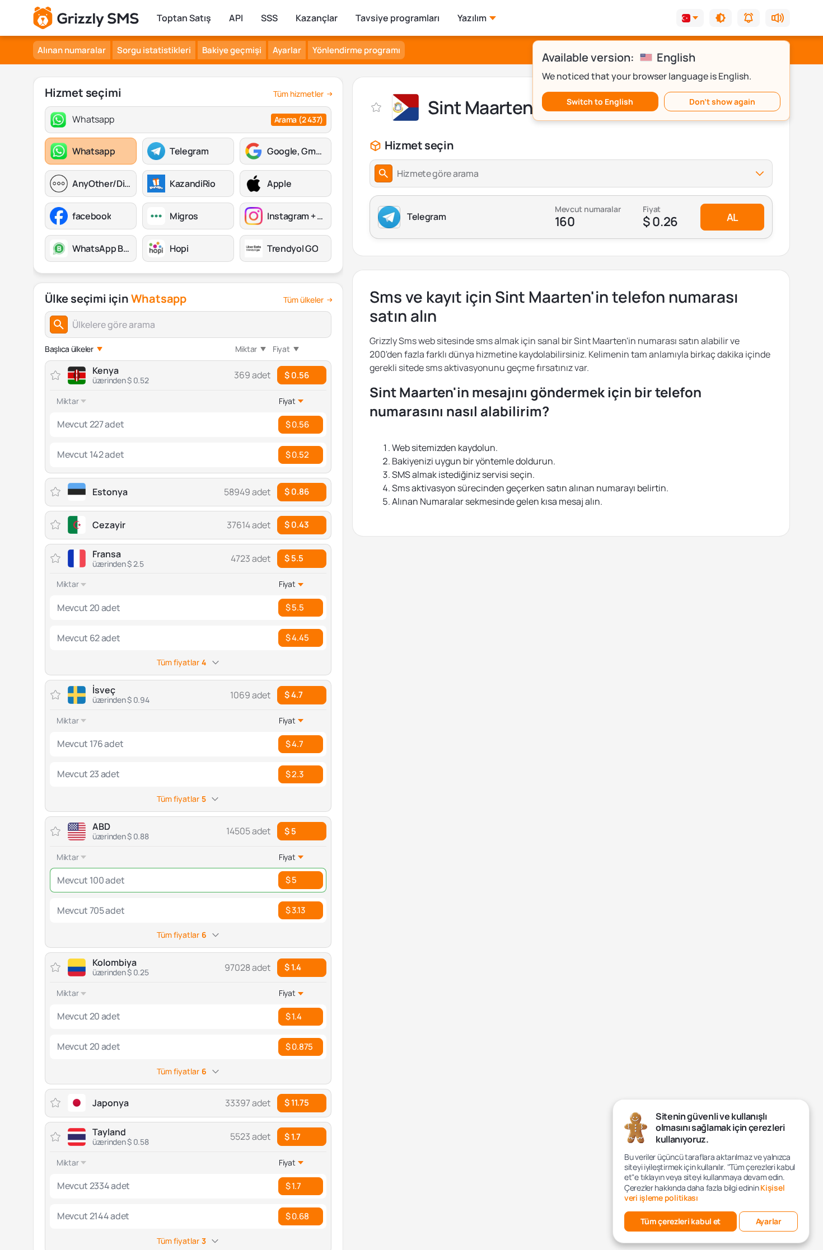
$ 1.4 (292, 967)
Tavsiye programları (397, 18)
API (236, 18)
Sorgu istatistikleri (154, 50)
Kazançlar (317, 18)
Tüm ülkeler (303, 300)
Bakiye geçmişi (231, 50)
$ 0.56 (296, 375)
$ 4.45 (297, 637)
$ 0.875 (299, 1046)
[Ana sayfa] (86, 18)
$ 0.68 (297, 1216)
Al (732, 217)
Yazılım (472, 18)
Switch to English (600, 101)
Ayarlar (287, 50)
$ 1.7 (292, 1137)
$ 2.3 (294, 774)
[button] (720, 18)
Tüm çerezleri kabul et (680, 1221)
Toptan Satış (184, 18)
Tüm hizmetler (298, 94)
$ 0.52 (297, 454)
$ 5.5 (293, 558)
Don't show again (722, 101)
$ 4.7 (293, 695)
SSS (269, 18)
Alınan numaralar (72, 50)
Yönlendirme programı (356, 50)
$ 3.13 (295, 910)
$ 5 (290, 831)
